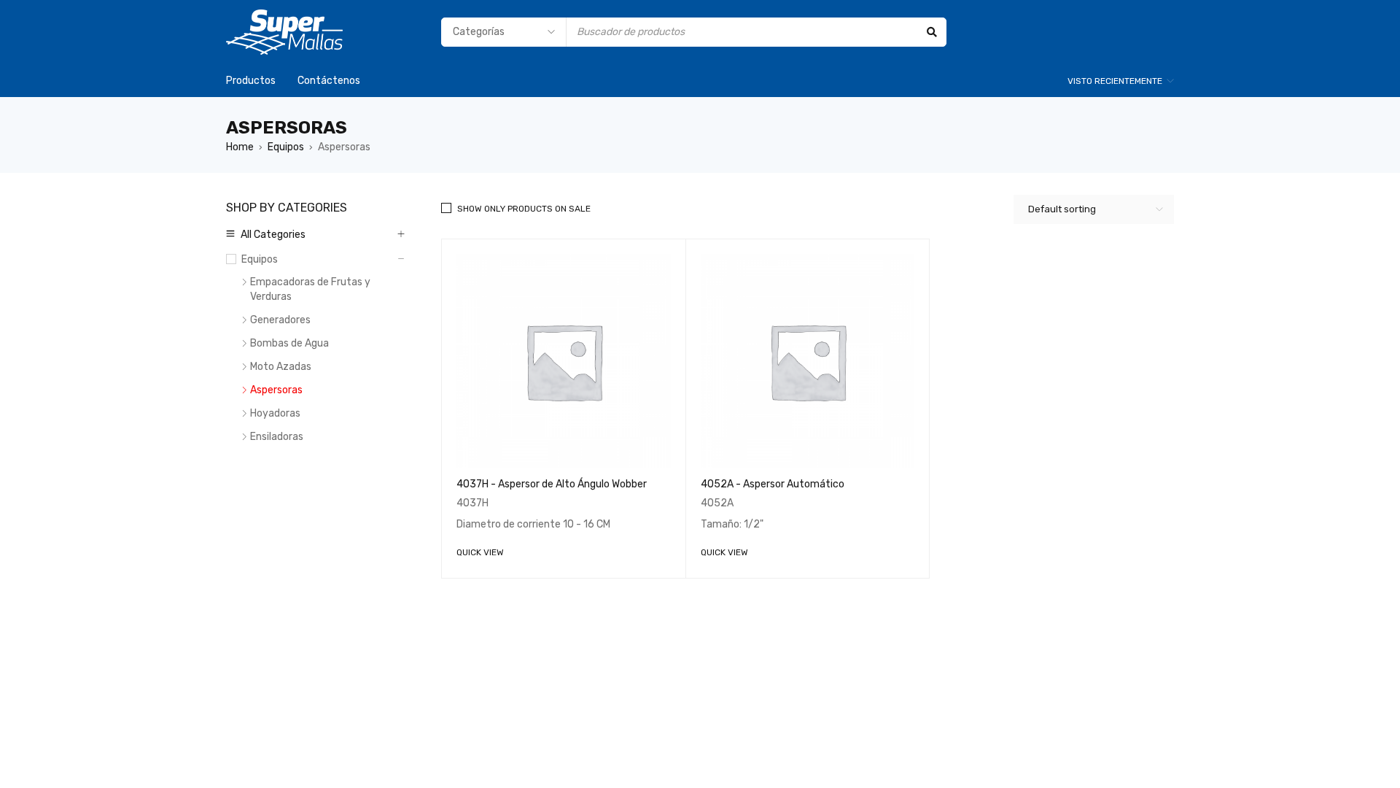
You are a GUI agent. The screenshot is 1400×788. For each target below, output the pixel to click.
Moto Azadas (280, 366)
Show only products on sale (524, 209)
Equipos (286, 147)
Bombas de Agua (289, 343)
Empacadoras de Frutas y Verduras (310, 289)
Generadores (280, 320)
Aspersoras (276, 390)
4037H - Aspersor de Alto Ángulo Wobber (551, 484)
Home (240, 147)
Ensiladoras (276, 436)
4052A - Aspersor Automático (772, 484)
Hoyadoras (275, 413)
